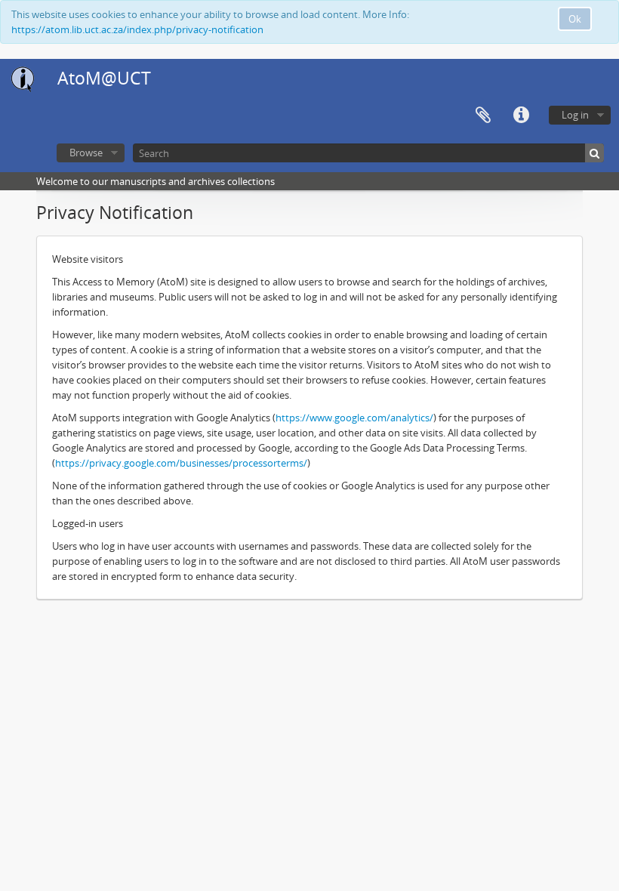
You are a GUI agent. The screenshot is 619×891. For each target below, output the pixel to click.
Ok (574, 19)
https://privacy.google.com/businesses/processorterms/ (181, 463)
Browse (86, 152)
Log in (575, 115)
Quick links (521, 115)
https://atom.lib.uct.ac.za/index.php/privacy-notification (137, 29)
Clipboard (483, 115)
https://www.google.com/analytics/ (354, 417)
